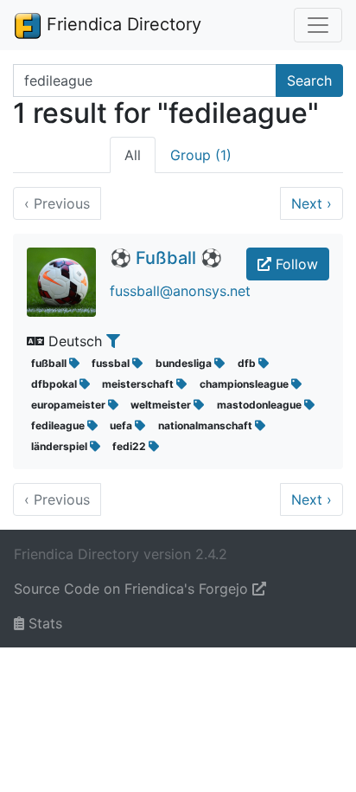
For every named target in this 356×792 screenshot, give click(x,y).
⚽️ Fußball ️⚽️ (166, 258)
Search (309, 80)
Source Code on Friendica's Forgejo (133, 588)
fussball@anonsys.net (180, 290)
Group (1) (201, 155)
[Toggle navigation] (318, 25)
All (132, 155)
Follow (294, 264)
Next (311, 203)
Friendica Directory (121, 24)
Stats (43, 623)
